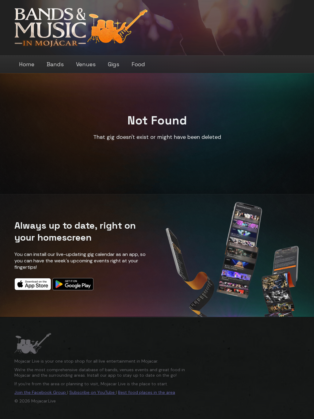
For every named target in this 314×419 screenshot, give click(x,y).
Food (138, 64)
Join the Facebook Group (40, 392)
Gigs (113, 64)
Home (26, 64)
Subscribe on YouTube (92, 392)
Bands (55, 64)
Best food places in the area (146, 392)
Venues (86, 64)
